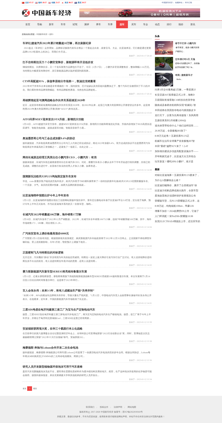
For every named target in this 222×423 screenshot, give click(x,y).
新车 (51, 24)
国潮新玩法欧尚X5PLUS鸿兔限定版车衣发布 (49, 176)
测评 (86, 24)
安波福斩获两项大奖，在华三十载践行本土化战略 (52, 328)
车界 (110, 24)
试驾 (74, 24)
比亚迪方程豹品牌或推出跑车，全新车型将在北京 (176, 191)
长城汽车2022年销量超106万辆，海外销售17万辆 (52, 214)
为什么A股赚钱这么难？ (168, 180)
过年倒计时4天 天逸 (185, 59)
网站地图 (132, 407)
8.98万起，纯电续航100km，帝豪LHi (174, 206)
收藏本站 (178, 3)
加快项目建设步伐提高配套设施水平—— (176, 151)
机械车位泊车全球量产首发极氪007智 (175, 141)
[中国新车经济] (47, 12)
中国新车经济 (167, 3)
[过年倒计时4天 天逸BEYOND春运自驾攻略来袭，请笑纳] (164, 64)
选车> (51, 34)
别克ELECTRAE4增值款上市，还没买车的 (177, 221)
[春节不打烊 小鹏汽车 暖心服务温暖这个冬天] (164, 48)
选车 (122, 24)
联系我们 (90, 407)
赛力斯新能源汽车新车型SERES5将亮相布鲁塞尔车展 (55, 271)
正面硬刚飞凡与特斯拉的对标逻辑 (43, 252)
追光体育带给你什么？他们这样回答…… (176, 125)
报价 (181, 24)
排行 (169, 24)
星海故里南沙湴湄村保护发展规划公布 (175, 195)
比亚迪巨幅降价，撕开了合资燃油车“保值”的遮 (176, 186)
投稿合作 (104, 407)
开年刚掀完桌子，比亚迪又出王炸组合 (175, 156)
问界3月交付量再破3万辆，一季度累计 (175, 89)
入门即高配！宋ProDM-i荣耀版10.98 (174, 216)
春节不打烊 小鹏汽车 (185, 43)
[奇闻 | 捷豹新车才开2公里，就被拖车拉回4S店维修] (164, 79)
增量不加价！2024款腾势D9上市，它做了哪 (177, 212)
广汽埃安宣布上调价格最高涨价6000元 (46, 233)
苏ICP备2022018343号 (132, 412)
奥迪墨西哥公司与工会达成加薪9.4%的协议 (49, 138)
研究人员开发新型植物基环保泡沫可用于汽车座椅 (52, 366)
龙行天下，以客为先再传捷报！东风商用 (176, 115)
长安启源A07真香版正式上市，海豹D (175, 94)
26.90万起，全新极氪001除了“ (171, 130)
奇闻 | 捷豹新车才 (184, 75)
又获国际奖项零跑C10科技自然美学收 (175, 100)
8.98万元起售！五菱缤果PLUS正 (172, 136)
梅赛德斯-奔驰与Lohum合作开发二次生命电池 (50, 347)
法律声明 (118, 407)
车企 (145, 24)
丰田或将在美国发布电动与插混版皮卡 (175, 110)
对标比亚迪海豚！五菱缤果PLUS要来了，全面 (177, 176)
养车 (98, 24)
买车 (133, 24)
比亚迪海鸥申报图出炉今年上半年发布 (46, 195)
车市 (63, 24)
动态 (157, 24)
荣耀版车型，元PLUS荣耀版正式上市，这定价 (177, 201)
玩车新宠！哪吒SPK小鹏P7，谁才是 (174, 161)
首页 (27, 24)
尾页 (35, 389)
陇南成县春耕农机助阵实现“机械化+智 (175, 105)
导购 (39, 24)
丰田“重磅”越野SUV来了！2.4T (171, 146)
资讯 (192, 24)
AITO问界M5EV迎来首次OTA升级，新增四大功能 (53, 119)
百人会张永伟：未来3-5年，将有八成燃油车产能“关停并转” (58, 290)
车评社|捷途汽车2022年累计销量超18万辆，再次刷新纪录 (57, 43)
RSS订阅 (188, 3)
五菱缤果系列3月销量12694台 (170, 120)
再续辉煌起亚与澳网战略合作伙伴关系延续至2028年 (54, 100)
